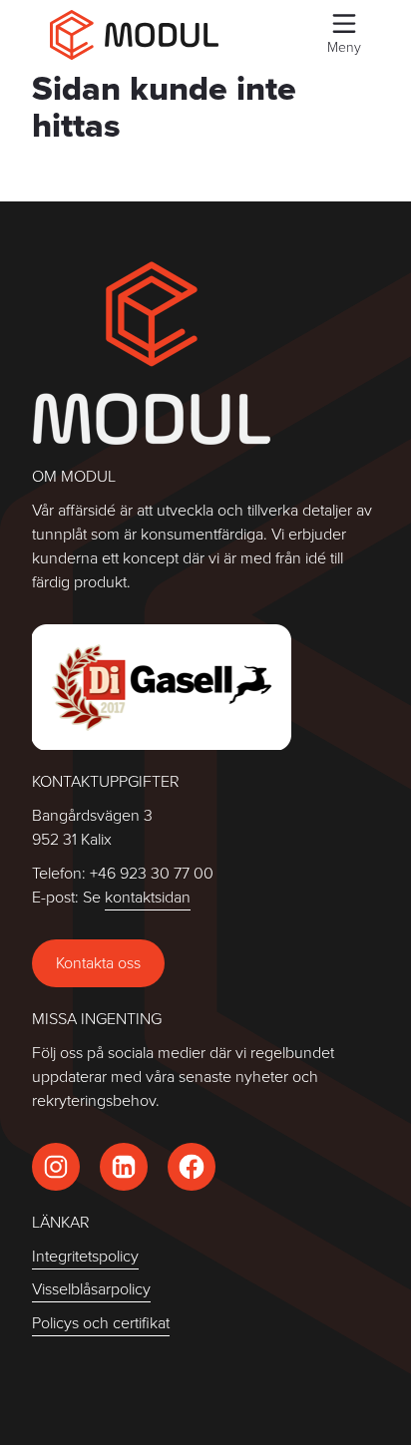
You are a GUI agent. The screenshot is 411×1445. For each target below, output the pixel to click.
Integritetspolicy (85, 1256)
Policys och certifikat (101, 1322)
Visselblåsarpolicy (91, 1288)
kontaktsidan (148, 897)
